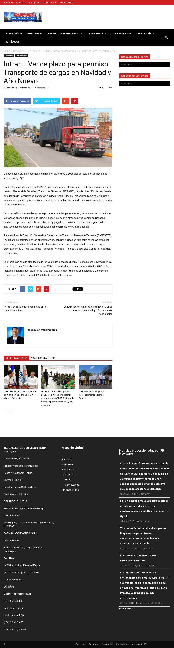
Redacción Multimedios (18, 87)
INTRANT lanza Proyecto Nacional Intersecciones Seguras (91, 394)
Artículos (13, 41)
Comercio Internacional (63, 33)
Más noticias (127, 608)
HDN (68, 479)
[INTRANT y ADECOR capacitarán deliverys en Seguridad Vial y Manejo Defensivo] (21, 376)
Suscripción (34, 2)
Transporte (95, 33)
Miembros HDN (66, 2)
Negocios (33, 33)
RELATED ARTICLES (16, 358)
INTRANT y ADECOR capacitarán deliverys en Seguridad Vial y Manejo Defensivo (20, 394)
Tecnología (144, 33)
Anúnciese (21, 2)
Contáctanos (48, 2)
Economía (12, 33)
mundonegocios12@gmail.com (20, 487)
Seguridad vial (21, 56)
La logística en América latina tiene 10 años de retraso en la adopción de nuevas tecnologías (88, 310)
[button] (166, 38)
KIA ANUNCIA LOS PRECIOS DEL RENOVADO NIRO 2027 (138, 558)
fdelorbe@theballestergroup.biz (21, 465)
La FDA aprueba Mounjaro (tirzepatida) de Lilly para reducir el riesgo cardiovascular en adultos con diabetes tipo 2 (144, 508)
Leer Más (126, 64)
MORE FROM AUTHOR (43, 358)
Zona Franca (119, 33)
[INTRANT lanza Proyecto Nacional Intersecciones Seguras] (95, 376)
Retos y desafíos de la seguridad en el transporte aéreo (25, 308)
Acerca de (8, 2)
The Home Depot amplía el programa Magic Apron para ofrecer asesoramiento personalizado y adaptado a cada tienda (143, 536)
